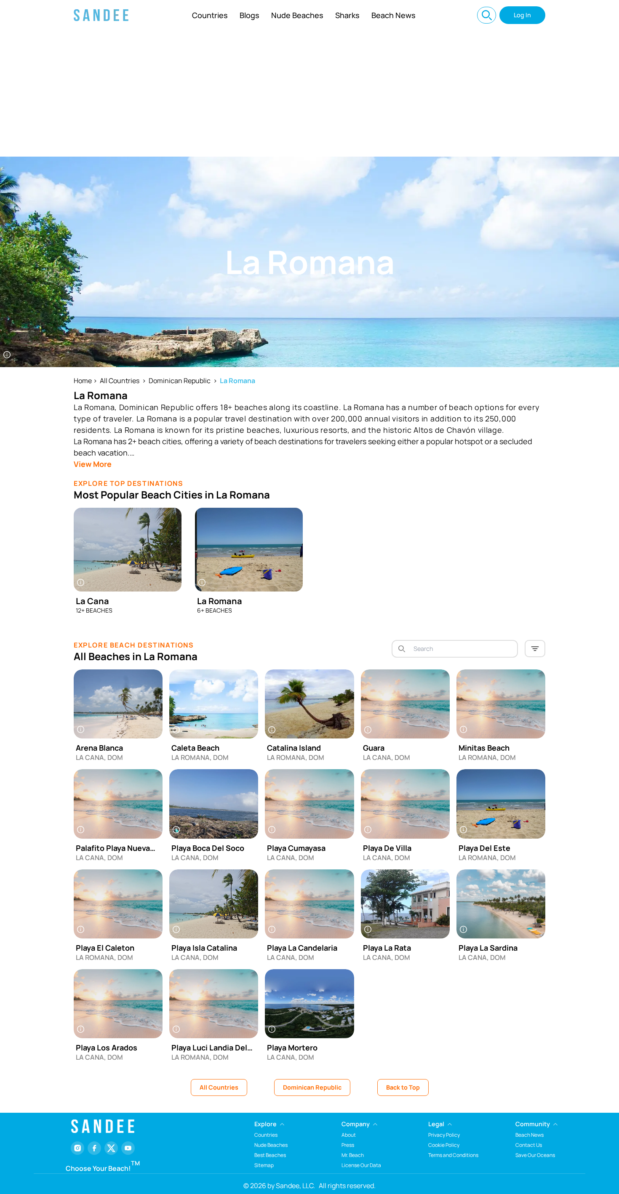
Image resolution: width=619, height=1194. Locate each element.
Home (83, 380)
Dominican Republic (180, 380)
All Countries (119, 380)
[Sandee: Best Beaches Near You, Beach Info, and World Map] (101, 15)
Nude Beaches (297, 15)
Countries (210, 15)
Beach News (393, 15)
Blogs (249, 15)
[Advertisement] (309, 93)
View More (93, 464)
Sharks (347, 15)
